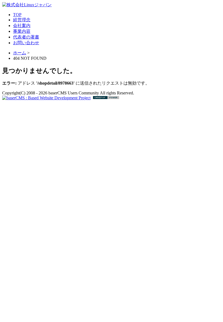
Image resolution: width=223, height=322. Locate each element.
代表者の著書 (26, 37)
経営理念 (21, 19)
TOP (17, 14)
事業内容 (21, 31)
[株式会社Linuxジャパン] (27, 4)
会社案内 (21, 25)
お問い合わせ (26, 42)
